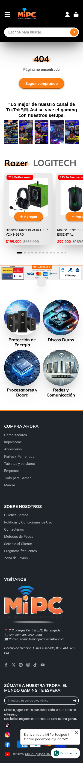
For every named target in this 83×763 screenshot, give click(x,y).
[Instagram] (28, 665)
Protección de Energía (22, 323)
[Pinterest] (21, 665)
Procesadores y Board (22, 373)
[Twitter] (14, 665)
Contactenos (14, 529)
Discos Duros (61, 321)
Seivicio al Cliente (18, 544)
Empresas (12, 471)
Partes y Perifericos (19, 456)
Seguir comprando (41, 83)
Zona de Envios (16, 558)
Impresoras (13, 442)
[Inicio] (27, 14)
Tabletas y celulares (19, 464)
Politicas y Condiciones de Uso (28, 522)
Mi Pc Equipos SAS (38, 754)
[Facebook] (6, 665)
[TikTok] (35, 665)
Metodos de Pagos (18, 536)
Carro (76, 14)
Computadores (15, 435)
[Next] (72, 131)
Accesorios (13, 449)
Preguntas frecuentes (20, 551)
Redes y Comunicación (61, 373)
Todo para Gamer (17, 478)
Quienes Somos (16, 515)
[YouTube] (43, 665)
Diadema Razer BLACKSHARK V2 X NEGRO (28, 209)
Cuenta (67, 14)
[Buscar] (74, 32)
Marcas (10, 485)
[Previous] (11, 131)
